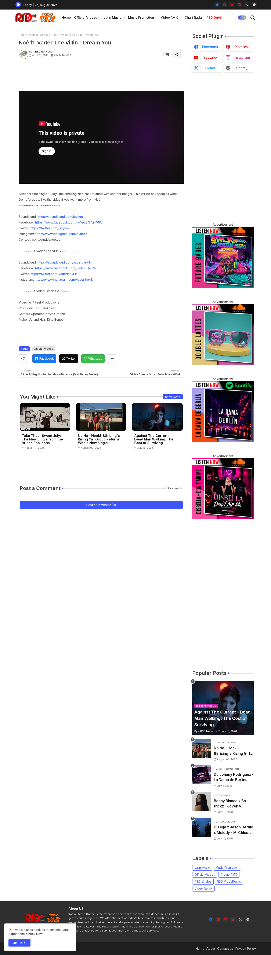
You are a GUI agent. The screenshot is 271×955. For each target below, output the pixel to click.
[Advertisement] (96, 73)
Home (66, 17)
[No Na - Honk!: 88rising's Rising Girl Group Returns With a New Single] (201, 748)
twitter (210, 68)
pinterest (242, 47)
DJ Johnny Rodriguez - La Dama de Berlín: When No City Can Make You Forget (234, 777)
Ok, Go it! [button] (19, 943)
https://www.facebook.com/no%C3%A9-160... (69, 222)
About (210, 949)
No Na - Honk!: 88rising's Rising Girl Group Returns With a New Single (99, 439)
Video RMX (169, 17)
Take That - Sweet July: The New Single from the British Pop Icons (42, 439)
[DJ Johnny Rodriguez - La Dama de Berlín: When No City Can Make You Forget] (201, 774)
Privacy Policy (245, 949)
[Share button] (112, 358)
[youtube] (232, 4)
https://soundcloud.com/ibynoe (60, 217)
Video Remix (203, 888)
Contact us (225, 949)
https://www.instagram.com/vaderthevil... (64, 279)
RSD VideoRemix (229, 881)
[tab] (66, 17)
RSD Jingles (203, 881)
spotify (241, 68)
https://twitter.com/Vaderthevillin (53, 274)
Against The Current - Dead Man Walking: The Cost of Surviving (153, 439)
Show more (172, 397)
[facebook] (217, 4)
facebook (210, 47)
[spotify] (254, 4)
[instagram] (239, 4)
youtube (210, 57)
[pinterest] (224, 4)
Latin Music (112, 17)
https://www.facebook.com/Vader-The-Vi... (66, 268)
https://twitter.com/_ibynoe (50, 228)
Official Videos (85, 17)
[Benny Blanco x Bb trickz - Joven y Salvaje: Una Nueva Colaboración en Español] (201, 801)
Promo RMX (229, 874)
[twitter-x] (246, 4)
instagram (242, 57)
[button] (242, 17)
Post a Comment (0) (101, 505)
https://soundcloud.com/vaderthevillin (64, 262)
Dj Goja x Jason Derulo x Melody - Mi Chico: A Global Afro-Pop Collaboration (233, 830)
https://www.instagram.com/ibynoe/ (61, 234)
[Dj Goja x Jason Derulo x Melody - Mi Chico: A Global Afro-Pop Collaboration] (201, 827)
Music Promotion (141, 17)
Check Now (34, 934)
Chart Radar (194, 17)
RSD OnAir (214, 17)
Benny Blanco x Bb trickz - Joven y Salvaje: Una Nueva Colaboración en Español (230, 804)
